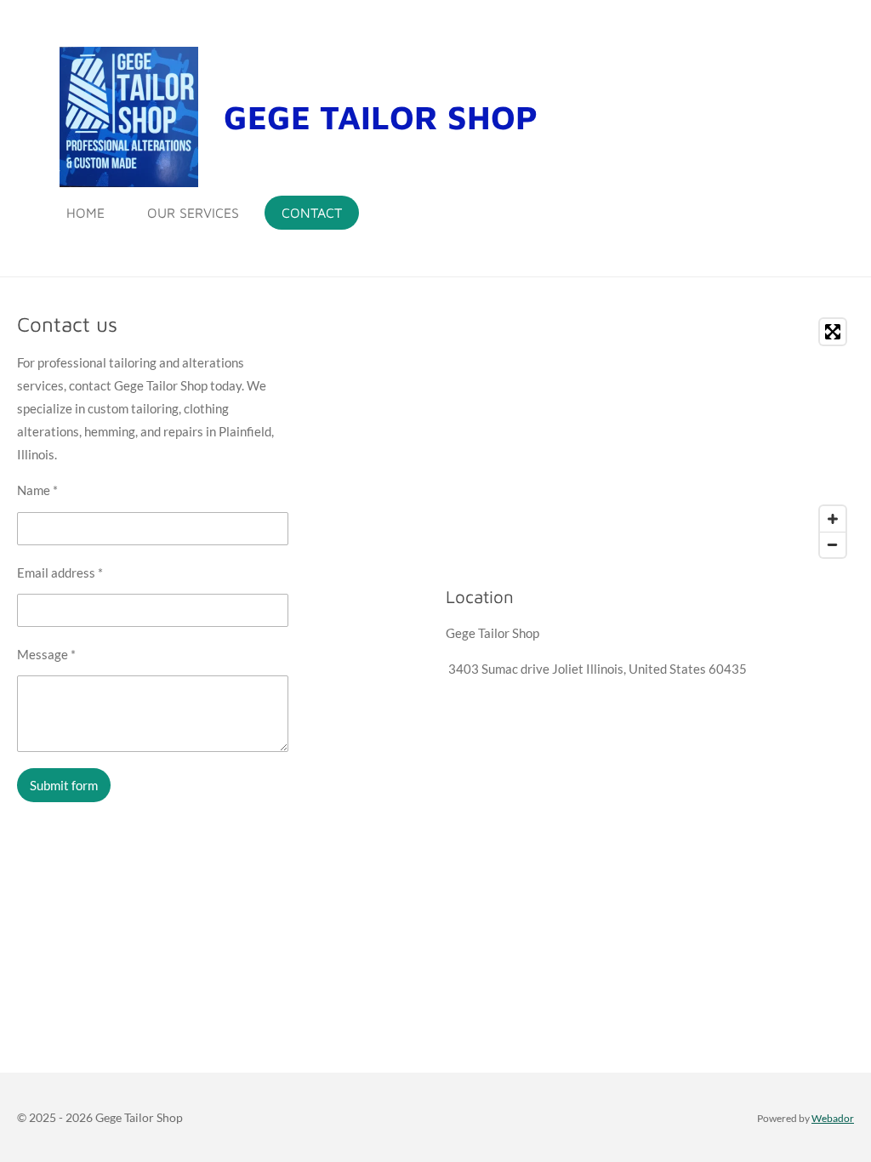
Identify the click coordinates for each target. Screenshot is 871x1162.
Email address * (60, 572)
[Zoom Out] (832, 544)
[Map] (650, 438)
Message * (46, 654)
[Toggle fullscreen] (832, 332)
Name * (37, 490)
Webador (832, 1118)
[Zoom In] (832, 519)
